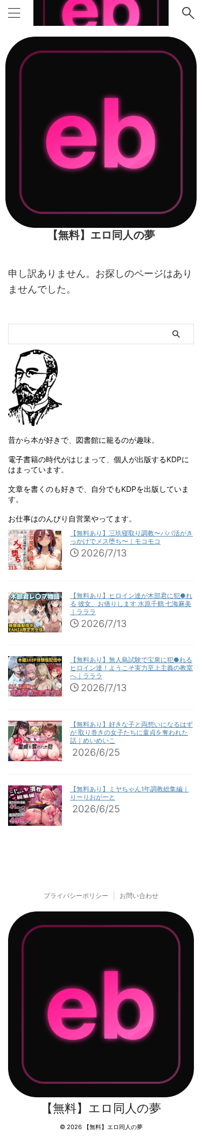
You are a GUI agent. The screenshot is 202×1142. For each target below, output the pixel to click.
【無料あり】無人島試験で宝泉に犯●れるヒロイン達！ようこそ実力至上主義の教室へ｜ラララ (131, 668)
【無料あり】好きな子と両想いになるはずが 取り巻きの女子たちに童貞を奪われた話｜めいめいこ (131, 732)
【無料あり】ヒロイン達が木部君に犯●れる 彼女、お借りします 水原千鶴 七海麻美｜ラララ (131, 604)
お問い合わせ (139, 896)
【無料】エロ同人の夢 (101, 235)
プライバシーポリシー (76, 896)
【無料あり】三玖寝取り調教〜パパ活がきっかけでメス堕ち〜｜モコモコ (131, 537)
